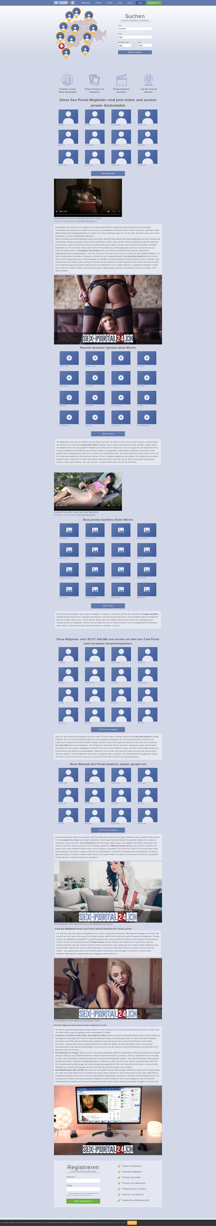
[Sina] (69, 16)
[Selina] (63, 27)
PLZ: (120, 34)
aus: (120, 26)
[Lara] (76, 12)
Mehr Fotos (108, 606)
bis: (140, 42)
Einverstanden (132, 1222)
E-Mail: (69, 1186)
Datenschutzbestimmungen (74, 1195)
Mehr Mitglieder (108, 173)
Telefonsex (123, 253)
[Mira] (93, 29)
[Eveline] (85, 50)
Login (140, 3)
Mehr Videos (107, 434)
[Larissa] (66, 53)
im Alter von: (123, 42)
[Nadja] (71, 40)
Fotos (109, 3)
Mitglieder (85, 3)
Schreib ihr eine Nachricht (65, 221)
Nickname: (71, 1177)
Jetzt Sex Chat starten (107, 729)
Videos (99, 3)
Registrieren (153, 3)
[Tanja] (60, 37)
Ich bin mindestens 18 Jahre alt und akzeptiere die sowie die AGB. (82, 1194)
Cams (130, 3)
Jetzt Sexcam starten (108, 830)
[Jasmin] (87, 37)
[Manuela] (88, 16)
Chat (120, 3)
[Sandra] (75, 29)
